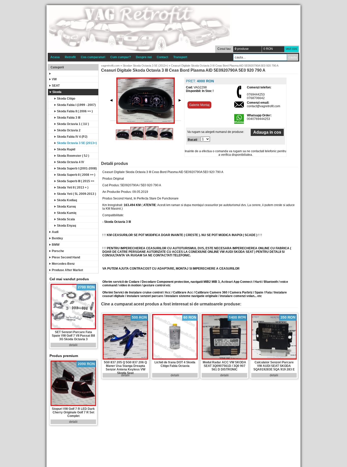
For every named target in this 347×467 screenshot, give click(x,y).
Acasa (55, 57)
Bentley (57, 238)
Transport (180, 57)
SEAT (56, 85)
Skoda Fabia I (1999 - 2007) (76, 105)
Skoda (56, 92)
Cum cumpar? (120, 57)
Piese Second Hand (66, 257)
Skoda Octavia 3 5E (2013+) (77, 143)
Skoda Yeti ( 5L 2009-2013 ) (76, 194)
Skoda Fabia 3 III (68, 117)
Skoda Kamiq (66, 213)
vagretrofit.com (110, 65)
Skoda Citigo (66, 98)
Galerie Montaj (199, 105)
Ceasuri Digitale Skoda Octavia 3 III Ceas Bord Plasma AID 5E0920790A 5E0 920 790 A (224, 65)
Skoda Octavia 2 (69, 130)
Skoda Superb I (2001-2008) (77, 168)
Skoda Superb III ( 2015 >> (75, 181)
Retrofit (70, 57)
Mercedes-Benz (63, 264)
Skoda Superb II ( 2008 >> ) (76, 175)
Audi (55, 232)
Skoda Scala (66, 219)
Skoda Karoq (66, 206)
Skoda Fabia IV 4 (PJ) (72, 136)
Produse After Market (67, 270)
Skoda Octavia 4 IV (70, 162)
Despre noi (144, 57)
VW (54, 79)
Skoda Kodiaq (67, 200)
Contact (162, 57)
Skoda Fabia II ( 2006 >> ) (75, 111)
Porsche (58, 251)
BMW (55, 244)
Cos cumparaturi (93, 57)
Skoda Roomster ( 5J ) (73, 156)
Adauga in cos (267, 132)
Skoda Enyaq (66, 225)
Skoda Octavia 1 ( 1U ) (73, 124)
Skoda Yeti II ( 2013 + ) (72, 187)
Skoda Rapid (66, 149)
